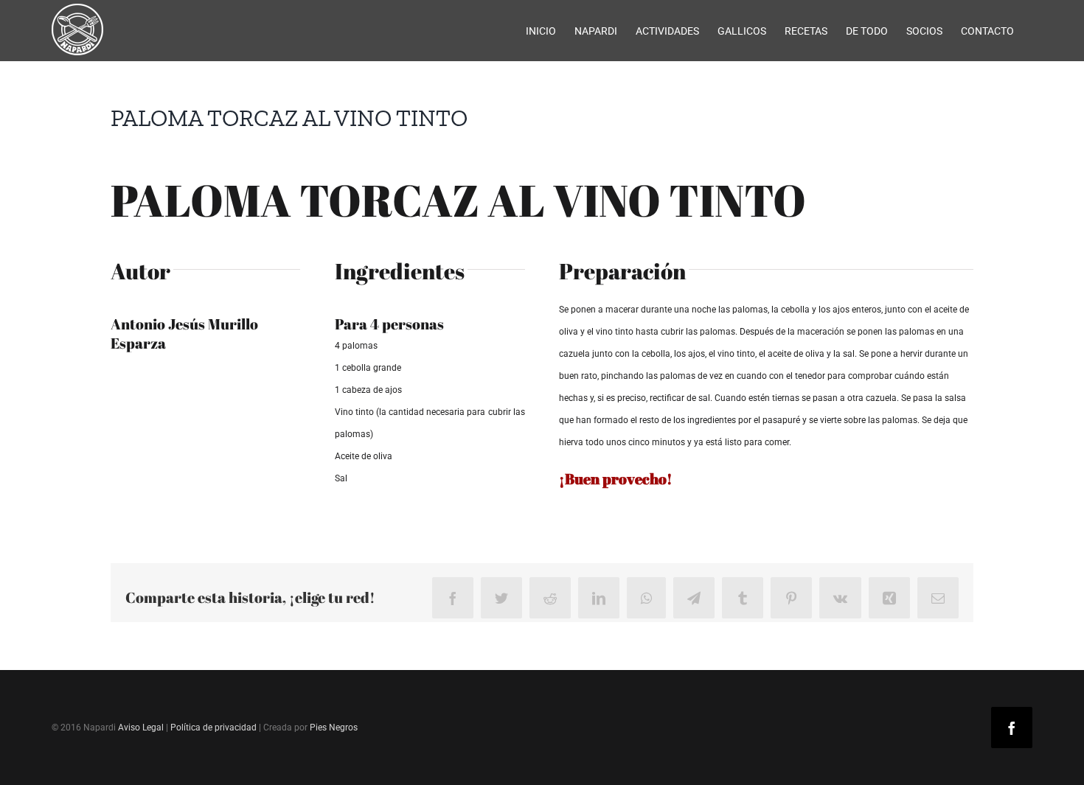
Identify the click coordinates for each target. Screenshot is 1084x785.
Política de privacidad (213, 727)
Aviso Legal (141, 727)
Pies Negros (334, 727)
